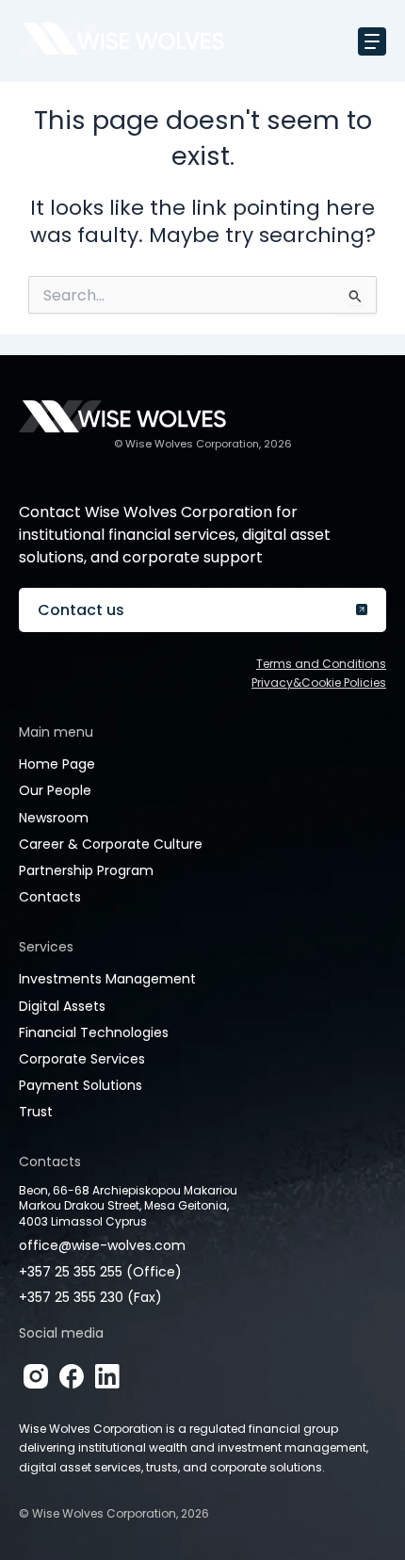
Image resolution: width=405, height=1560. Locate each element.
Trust (36, 1111)
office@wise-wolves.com (102, 1246)
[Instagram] (36, 1376)
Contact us (81, 610)
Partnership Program (86, 870)
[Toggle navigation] (372, 41)
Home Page (57, 764)
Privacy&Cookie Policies (318, 682)
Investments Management (107, 978)
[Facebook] (72, 1376)
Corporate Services (82, 1058)
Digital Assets (62, 1006)
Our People (55, 790)
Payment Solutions (80, 1085)
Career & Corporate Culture (110, 844)
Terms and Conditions (321, 664)
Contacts (50, 896)
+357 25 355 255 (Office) (100, 1272)
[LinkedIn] (107, 1376)
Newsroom (54, 817)
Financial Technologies (94, 1032)
